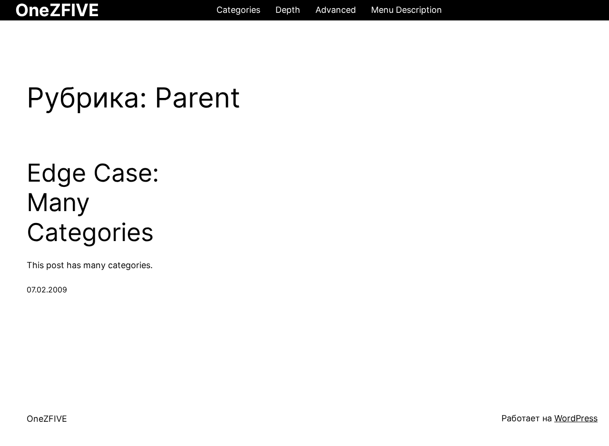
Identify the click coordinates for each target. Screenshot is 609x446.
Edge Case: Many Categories (93, 202)
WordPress (576, 418)
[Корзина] (584, 10)
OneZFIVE (47, 419)
